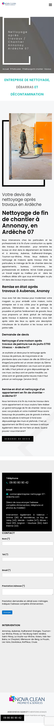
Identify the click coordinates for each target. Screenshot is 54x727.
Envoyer (7, 612)
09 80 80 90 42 (18, 482)
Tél (5, 554)
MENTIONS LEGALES (38, 712)
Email (6, 570)
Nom (6, 538)
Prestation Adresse (13, 586)
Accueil (6, 69)
